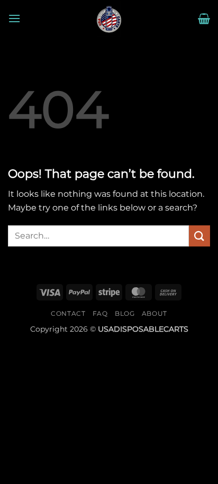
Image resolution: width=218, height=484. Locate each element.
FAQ (100, 313)
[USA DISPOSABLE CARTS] (109, 18)
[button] (14, 18)
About (154, 313)
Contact (68, 313)
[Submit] (199, 235)
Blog (124, 313)
